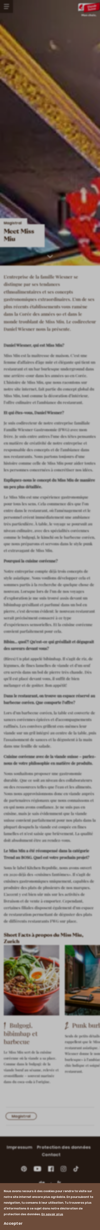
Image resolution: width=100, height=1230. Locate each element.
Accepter (13, 1223)
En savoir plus (52, 1214)
